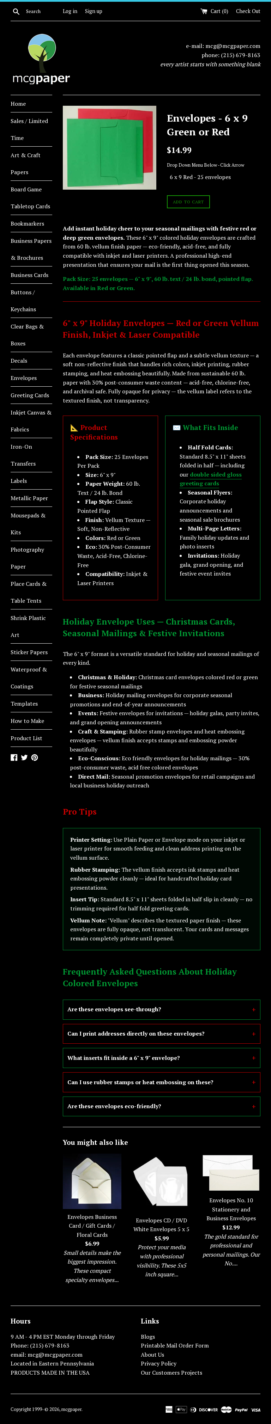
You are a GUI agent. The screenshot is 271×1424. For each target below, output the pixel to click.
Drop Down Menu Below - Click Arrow (205, 165)
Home (18, 104)
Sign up (93, 11)
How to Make (27, 721)
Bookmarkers (27, 223)
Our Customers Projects (171, 1372)
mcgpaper (71, 1409)
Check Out (248, 11)
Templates (24, 703)
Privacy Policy (158, 1363)
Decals (19, 360)
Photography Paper (27, 558)
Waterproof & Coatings (29, 677)
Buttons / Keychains (23, 300)
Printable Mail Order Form (175, 1345)
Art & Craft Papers (26, 163)
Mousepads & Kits (28, 523)
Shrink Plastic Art (28, 626)
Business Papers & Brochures (31, 249)
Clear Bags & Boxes (27, 335)
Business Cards (29, 275)
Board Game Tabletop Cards (30, 197)
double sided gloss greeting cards (211, 479)
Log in (70, 11)
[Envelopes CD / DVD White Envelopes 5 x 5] (161, 1183)
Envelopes (24, 378)
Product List (26, 738)
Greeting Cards (30, 395)
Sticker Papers (29, 652)
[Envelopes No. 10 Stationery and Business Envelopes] (230, 1173)
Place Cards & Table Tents (29, 592)
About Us (152, 1354)
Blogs (148, 1336)
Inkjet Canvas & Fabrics (31, 421)
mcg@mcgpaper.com (232, 46)
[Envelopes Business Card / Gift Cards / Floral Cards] (92, 1181)
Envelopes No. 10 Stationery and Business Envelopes (231, 1209)
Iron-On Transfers (23, 455)
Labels (19, 481)
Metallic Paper (29, 498)
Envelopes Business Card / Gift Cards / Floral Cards (92, 1226)
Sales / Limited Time (29, 129)
